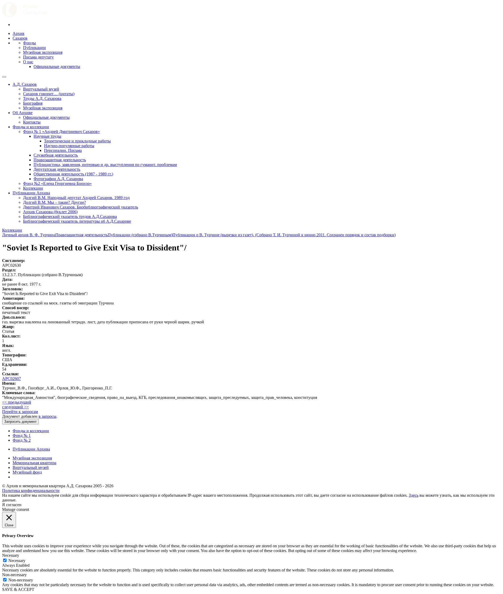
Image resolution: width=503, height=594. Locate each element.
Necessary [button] (10, 555)
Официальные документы (57, 66)
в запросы (47, 416)
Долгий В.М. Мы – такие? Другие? (54, 202)
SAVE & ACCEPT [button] (18, 589)
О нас (28, 62)
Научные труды (47, 136)
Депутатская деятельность (57, 169)
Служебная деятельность (56, 155)
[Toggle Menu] (4, 77)
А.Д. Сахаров (25, 84)
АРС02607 (11, 378)
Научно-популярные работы (69, 145)
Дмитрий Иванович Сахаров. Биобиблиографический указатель (80, 207)
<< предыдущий (16, 402)
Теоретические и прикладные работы (77, 141)
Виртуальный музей (41, 89)
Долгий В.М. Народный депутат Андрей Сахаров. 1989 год (76, 197)
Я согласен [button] (11, 504)
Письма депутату (38, 57)
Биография (32, 103)
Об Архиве (22, 112)
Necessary (16, 560)
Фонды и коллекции (31, 127)
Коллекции (33, 188)
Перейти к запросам (20, 411)
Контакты (32, 122)
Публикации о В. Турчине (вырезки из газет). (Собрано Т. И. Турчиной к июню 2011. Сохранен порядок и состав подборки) (284, 235)
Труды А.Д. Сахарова (42, 98)
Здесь (413, 495)
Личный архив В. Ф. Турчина (28, 235)
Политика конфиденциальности (30, 490)
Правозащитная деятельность (60, 160)
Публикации (34, 47)
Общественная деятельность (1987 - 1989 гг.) (73, 174)
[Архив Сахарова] (24, 15)
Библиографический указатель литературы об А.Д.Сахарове (77, 221)
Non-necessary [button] (14, 574)
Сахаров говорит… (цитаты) (48, 94)
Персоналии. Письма (63, 150)
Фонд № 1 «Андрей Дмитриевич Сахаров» (61, 131)
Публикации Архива (31, 193)
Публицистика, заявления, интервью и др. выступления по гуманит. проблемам (105, 164)
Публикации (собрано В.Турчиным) (140, 235)
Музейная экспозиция (42, 52)
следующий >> (15, 407)
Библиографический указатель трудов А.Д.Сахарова (70, 216)
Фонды (29, 43)
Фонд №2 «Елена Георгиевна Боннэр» (57, 183)
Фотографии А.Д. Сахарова (58, 178)
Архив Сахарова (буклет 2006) (50, 212)
